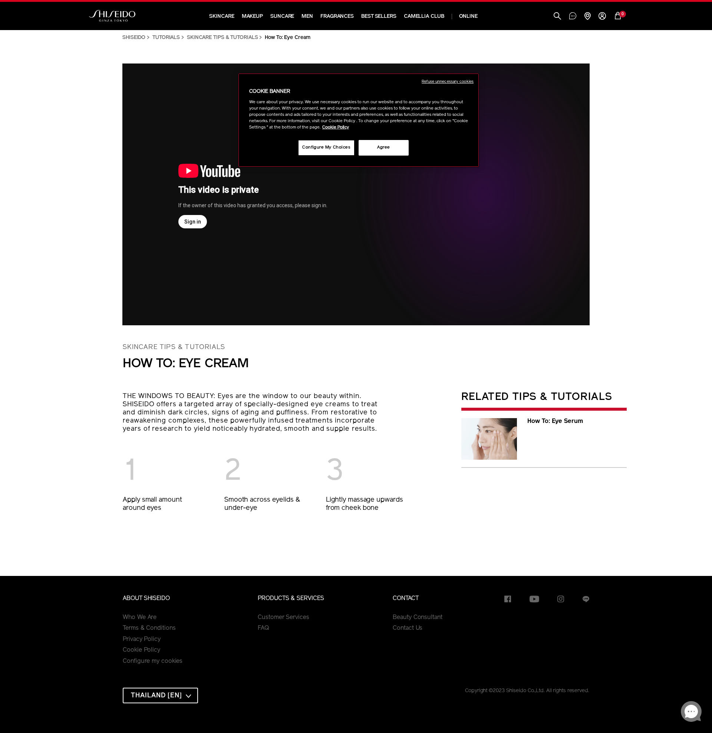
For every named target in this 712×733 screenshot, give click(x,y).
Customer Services (283, 617)
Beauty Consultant (417, 617)
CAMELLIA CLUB (424, 16)
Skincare (221, 16)
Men (307, 16)
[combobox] (160, 695)
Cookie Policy (141, 650)
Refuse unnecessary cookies (448, 82)
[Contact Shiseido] (572, 17)
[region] (358, 120)
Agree (383, 147)
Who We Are (139, 617)
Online (468, 16)
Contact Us (407, 628)
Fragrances (337, 16)
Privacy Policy (142, 639)
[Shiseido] (112, 16)
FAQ (263, 628)
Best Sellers (378, 16)
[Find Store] (587, 17)
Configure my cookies (152, 661)
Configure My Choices (326, 147)
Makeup (252, 16)
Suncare (282, 16)
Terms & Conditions (149, 628)
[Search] (557, 17)
